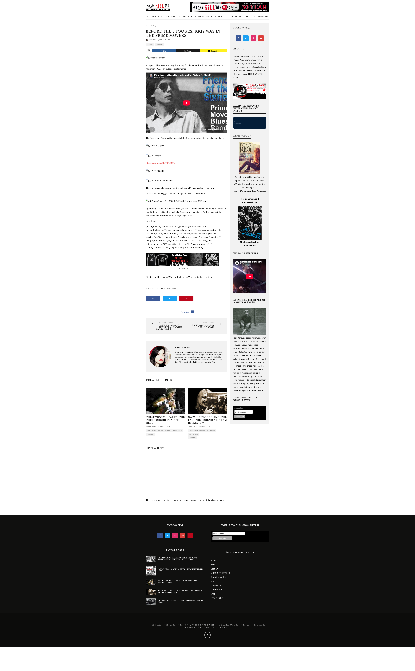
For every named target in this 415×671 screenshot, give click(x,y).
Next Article (208, 323)
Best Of (176, 16)
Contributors (200, 16)
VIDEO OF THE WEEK (220, 573)
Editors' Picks (193, 434)
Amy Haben (152, 40)
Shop (186, 16)
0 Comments (159, 44)
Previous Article (166, 323)
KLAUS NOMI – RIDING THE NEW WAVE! (203, 326)
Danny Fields (192, 426)
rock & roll (172, 288)
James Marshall (151, 426)
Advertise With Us (219, 577)
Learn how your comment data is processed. (203, 500)
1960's (149, 288)
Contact (216, 16)
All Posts (153, 16)
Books (165, 16)
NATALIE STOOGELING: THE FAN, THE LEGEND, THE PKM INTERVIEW (207, 420)
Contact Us (216, 585)
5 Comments (192, 437)
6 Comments (150, 434)
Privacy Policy (217, 598)
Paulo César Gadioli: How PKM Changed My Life (180, 570)
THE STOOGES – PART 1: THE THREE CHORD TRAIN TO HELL (165, 420)
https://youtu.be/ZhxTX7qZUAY (160, 163)
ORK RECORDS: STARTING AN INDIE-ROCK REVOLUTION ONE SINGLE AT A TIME (177, 559)
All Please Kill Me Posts (155, 430)
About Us (215, 564)
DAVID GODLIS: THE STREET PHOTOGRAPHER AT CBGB (180, 601)
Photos (163, 288)
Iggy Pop (156, 288)
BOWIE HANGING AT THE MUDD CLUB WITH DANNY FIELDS (169, 327)
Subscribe (238, 408)
